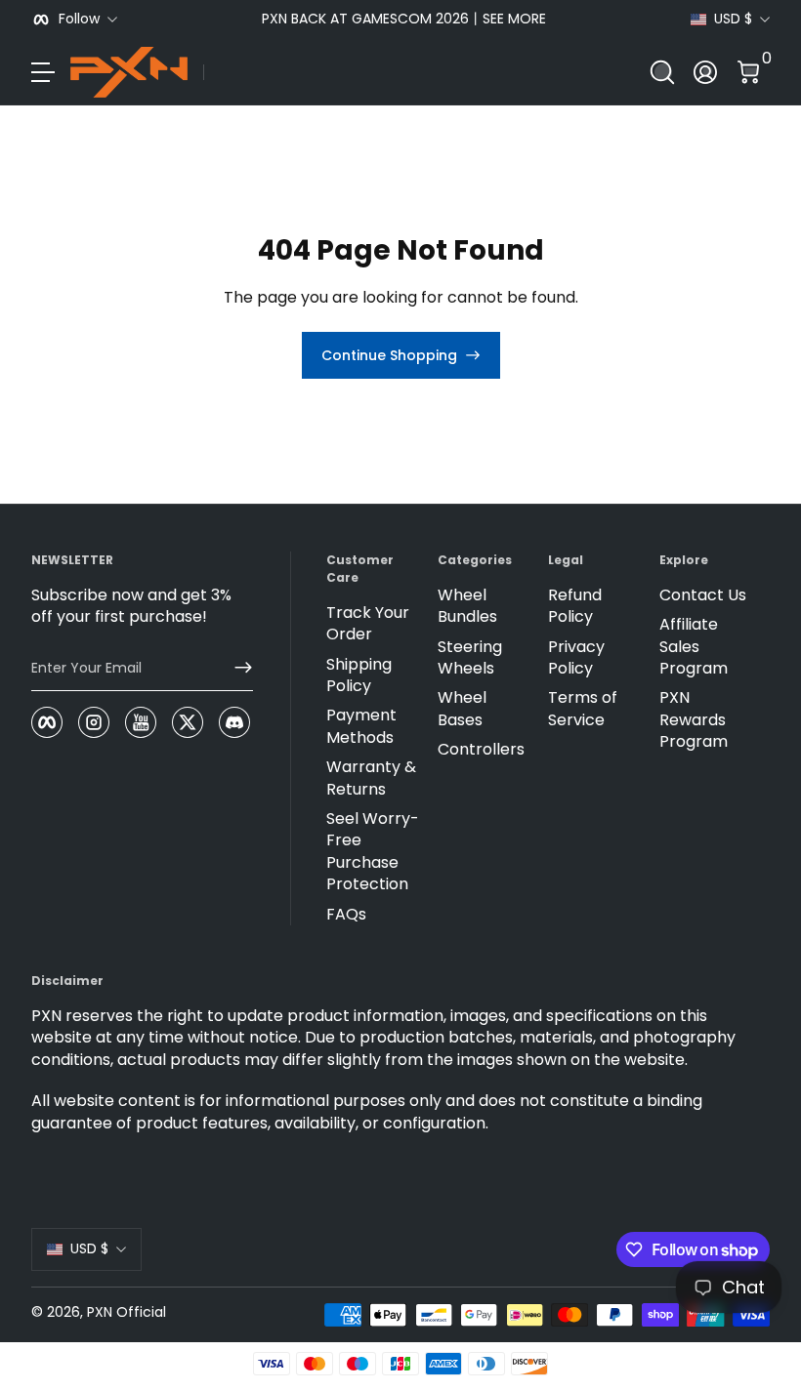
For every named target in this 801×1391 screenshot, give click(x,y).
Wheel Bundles (467, 606)
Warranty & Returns (371, 778)
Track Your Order (367, 623)
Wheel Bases (462, 708)
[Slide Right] (659, 19)
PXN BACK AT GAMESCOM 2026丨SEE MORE (404, 19)
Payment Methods (361, 726)
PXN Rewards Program (693, 720)
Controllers (481, 749)
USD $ (733, 19)
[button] (662, 72)
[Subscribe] (235, 667)
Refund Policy (575, 606)
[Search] (662, 72)
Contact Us (702, 595)
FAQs (346, 914)
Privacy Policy (576, 657)
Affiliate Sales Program (693, 646)
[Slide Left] (148, 19)
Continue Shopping (389, 355)
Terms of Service (582, 708)
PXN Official (126, 1312)
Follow (79, 19)
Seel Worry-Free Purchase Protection (372, 851)
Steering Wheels (470, 657)
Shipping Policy (359, 675)
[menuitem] (373, 624)
